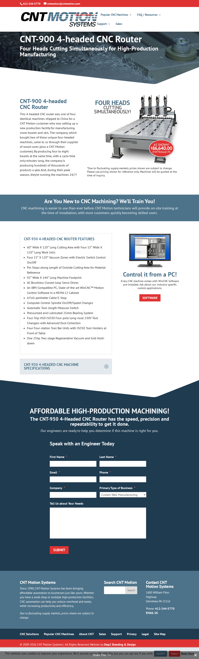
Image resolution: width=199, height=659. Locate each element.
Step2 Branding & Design (120, 644)
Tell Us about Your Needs (66, 503)
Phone (105, 472)
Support (102, 24)
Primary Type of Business (117, 488)
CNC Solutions (83, 15)
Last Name (108, 457)
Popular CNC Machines (114, 15)
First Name (58, 457)
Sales (119, 24)
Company (57, 488)
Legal (145, 634)
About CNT (81, 24)
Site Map (160, 634)
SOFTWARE (149, 298)
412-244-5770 (165, 608)
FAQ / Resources (147, 15)
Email (55, 472)
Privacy (132, 634)
